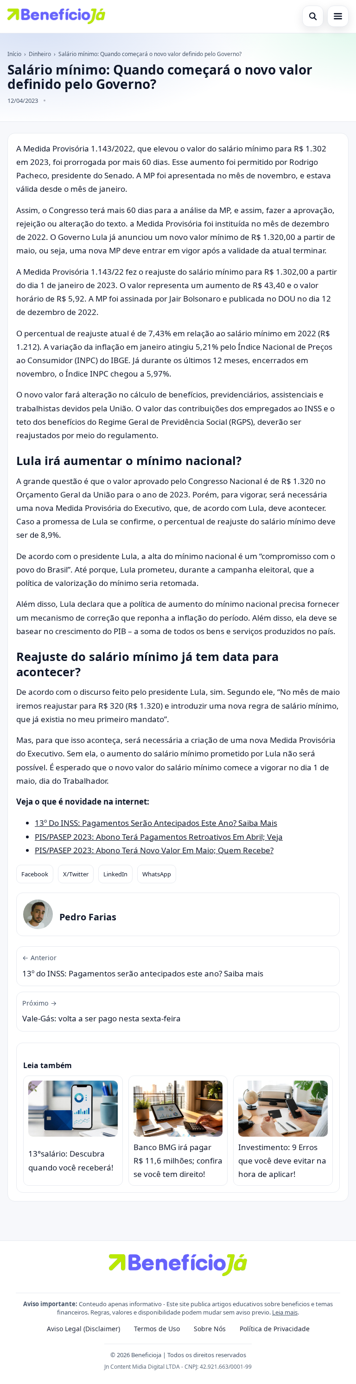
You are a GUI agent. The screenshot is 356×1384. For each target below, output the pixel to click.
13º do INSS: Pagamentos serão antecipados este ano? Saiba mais (142, 965)
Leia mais (285, 1312)
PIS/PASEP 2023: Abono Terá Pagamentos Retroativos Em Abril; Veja (159, 836)
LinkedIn (115, 874)
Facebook (34, 874)
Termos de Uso (157, 1328)
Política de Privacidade (275, 1328)
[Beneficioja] (56, 16)
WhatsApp (156, 874)
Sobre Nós (210, 1328)
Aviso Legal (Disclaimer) (83, 1328)
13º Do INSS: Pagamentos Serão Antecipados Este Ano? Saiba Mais (156, 823)
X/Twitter (76, 874)
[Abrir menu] (338, 16)
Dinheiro (40, 54)
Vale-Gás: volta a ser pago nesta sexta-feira (101, 1011)
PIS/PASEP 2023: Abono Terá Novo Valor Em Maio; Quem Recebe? (154, 850)
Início (14, 54)
